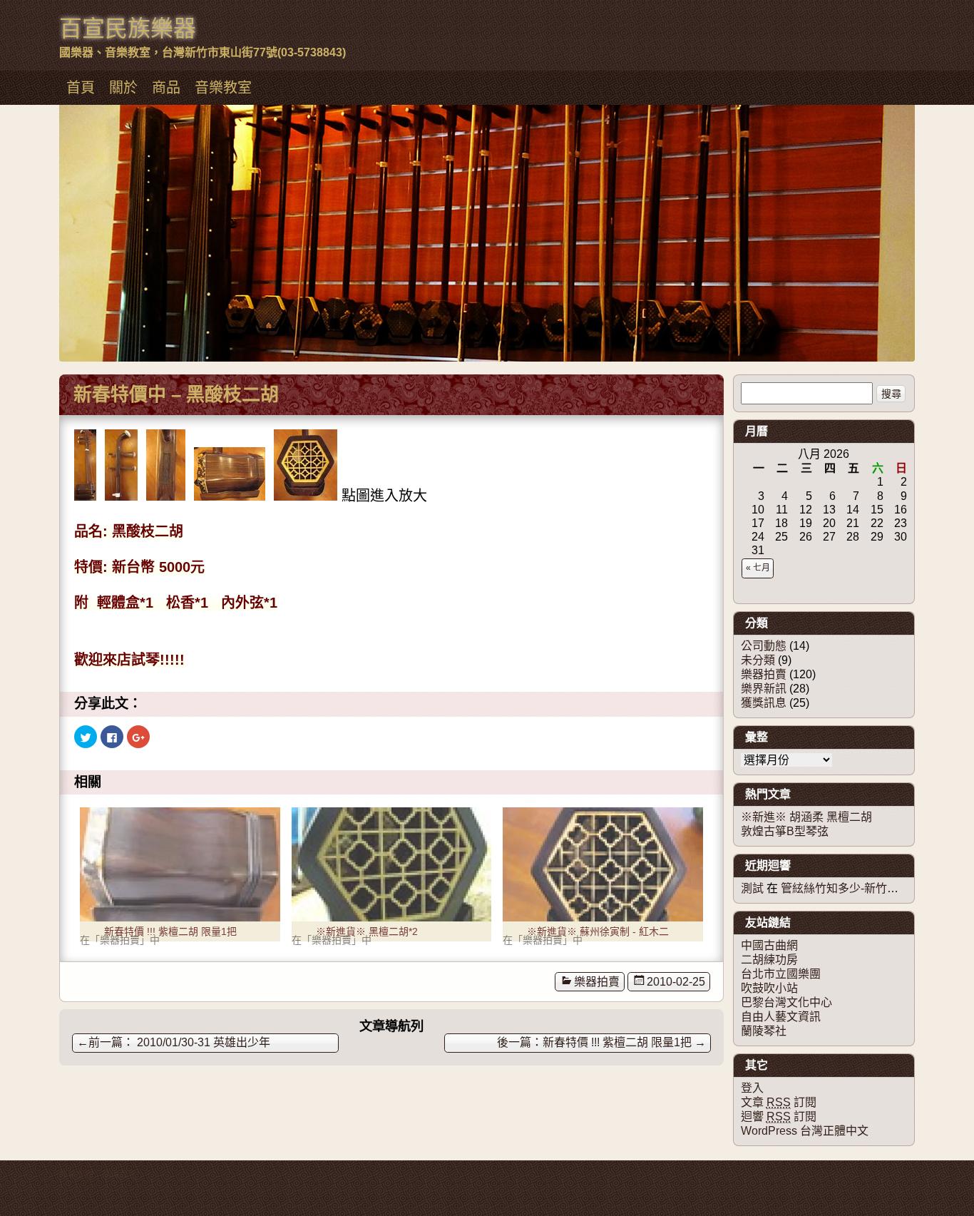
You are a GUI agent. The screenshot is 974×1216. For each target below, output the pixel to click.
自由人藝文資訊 (781, 1017)
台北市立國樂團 (781, 974)
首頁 (80, 88)
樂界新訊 (763, 689)
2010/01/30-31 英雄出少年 (173, 1042)
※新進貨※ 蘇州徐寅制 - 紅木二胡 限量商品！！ (598, 933)
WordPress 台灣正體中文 (804, 1131)
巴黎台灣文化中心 (786, 1002)
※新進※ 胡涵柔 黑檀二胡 (806, 817)
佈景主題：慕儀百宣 (97, 1175)
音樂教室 (223, 88)
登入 (752, 1088)
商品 (166, 88)
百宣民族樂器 (127, 28)
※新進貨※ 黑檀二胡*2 (367, 931)
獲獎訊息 (763, 703)
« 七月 (758, 568)
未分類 (758, 660)
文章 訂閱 (778, 1102)
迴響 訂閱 (778, 1116)
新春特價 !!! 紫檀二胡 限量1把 (170, 931)
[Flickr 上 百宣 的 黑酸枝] (85, 496)
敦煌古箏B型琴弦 (785, 831)
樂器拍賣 (597, 982)
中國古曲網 (769, 945)
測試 (752, 888)
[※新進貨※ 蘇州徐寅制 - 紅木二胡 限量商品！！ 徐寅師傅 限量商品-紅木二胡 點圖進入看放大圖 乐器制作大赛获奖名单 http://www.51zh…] (603, 864)
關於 (123, 88)
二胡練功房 (769, 960)
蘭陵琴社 (763, 1031)
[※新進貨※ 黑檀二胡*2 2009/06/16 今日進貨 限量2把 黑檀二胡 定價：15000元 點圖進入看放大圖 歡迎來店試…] (392, 864)
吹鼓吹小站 (769, 988)
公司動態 (763, 646)
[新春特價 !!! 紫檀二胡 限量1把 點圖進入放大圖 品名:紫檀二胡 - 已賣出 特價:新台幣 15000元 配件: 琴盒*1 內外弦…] (180, 864)
